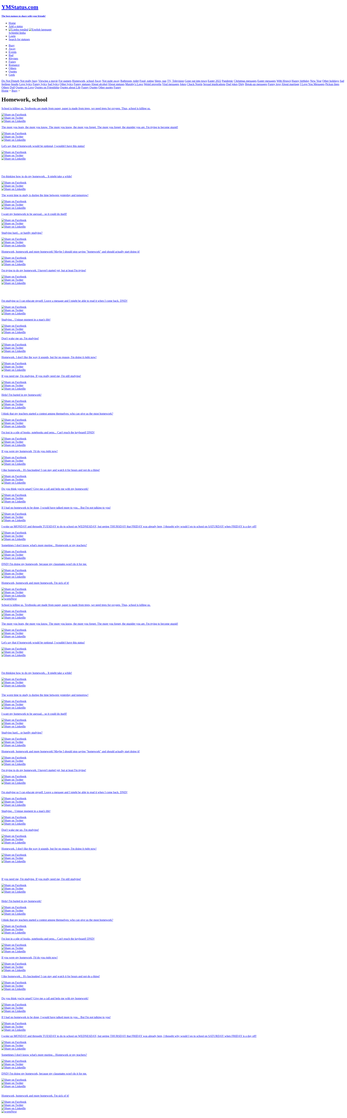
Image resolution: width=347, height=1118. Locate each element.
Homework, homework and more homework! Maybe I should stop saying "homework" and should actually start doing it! (70, 251)
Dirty (241, 84)
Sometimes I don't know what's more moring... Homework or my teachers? (44, 545)
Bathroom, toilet (129, 80)
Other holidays (330, 80)
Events (12, 52)
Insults (14, 84)
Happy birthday (300, 80)
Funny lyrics (40, 84)
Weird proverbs (152, 84)
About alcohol (99, 84)
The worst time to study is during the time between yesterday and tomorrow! (44, 195)
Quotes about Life (70, 87)
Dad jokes (232, 84)
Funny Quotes (89, 87)
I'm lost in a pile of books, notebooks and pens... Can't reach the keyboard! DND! (48, 432)
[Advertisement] (43, 165)
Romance (14, 65)
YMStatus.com (19, 7)
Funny (12, 61)
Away (12, 48)
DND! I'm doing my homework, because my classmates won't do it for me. (44, 564)
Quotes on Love (25, 87)
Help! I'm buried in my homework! (21, 394)
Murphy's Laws (134, 84)
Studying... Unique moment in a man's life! (25, 319)
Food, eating (147, 80)
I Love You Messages (312, 84)
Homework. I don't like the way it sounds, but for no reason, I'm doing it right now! (49, 357)
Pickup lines (332, 84)
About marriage (290, 84)
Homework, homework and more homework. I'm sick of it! (35, 582)
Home (12, 23)
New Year (316, 80)
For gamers (65, 80)
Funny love (274, 84)
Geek (12, 74)
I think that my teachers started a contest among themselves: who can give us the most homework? (57, 413)
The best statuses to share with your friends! (23, 16)
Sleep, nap (160, 80)
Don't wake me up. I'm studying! (20, 338)
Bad (11, 55)
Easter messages (266, 80)
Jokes (183, 84)
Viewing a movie (48, 80)
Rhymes (13, 58)
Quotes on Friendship (47, 87)
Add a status (16, 26)
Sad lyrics (53, 84)
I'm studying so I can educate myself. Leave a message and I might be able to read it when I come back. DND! (64, 300)
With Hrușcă (284, 80)
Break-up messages (256, 84)
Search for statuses (19, 39)
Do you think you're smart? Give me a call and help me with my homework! (44, 488)
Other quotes (105, 87)
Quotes (13, 71)
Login (12, 36)
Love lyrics (25, 84)
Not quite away (111, 80)
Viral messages (170, 84)
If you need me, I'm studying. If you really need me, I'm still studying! (41, 376)
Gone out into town (196, 80)
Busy (12, 45)
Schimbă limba (17, 32)
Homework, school (83, 80)
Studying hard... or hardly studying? (21, 232)
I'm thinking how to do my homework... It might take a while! (36, 176)
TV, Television (175, 80)
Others (12, 68)
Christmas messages (245, 80)
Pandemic (227, 80)
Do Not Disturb (10, 80)
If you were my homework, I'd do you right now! (29, 451)
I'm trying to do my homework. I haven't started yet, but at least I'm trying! (43, 270)
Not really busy (29, 80)
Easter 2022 (214, 80)
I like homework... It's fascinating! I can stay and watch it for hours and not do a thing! (50, 470)
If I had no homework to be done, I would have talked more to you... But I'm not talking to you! (56, 507)
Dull (12, 87)
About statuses (116, 84)
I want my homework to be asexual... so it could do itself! (34, 214)
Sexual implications (214, 84)
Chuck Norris (194, 84)
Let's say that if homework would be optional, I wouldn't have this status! (43, 146)
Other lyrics (66, 84)
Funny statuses (82, 84)
